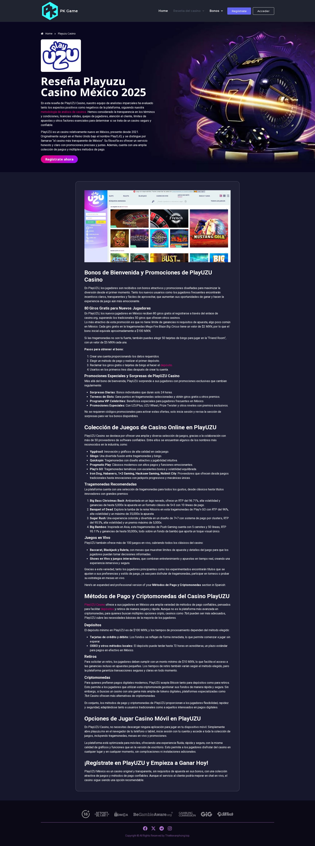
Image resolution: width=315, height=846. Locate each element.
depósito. (167, 365)
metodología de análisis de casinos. (64, 112)
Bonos (214, 11)
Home (163, 11)
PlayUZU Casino (94, 604)
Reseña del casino (187, 11)
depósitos (107, 609)
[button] (189, 11)
